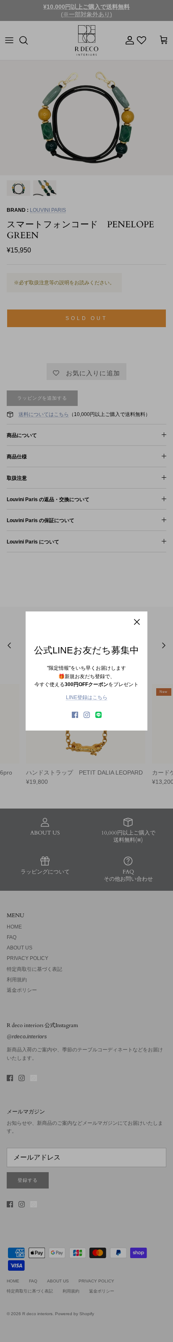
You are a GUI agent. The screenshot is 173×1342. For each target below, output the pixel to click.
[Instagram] (87, 715)
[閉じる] (137, 622)
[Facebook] (75, 715)
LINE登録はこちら (86, 697)
